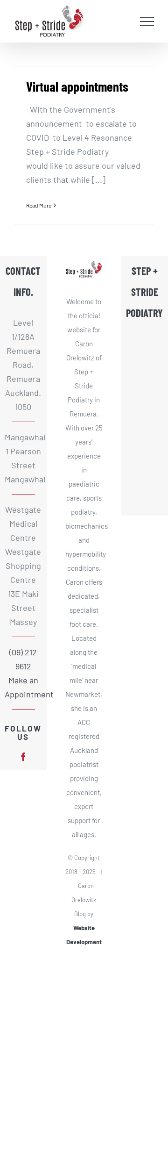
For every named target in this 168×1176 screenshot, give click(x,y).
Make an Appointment (23, 687)
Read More (38, 205)
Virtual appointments (77, 86)
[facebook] (23, 757)
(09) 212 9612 (23, 659)
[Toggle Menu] (147, 21)
